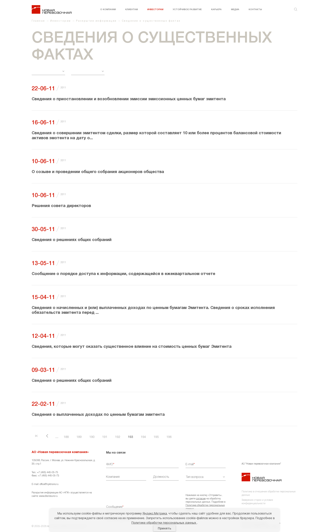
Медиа (235, 9)
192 (117, 437)
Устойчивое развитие (187, 9)
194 (143, 437)
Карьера (216, 9)
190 (91, 437)
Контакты (255, 9)
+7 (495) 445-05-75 (47, 472)
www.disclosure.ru (48, 496)
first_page (36, 436)
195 (156, 437)
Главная (38, 21)
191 (104, 437)
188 (66, 437)
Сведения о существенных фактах (151, 21)
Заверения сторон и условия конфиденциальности (257, 502)
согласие (201, 499)
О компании (108, 9)
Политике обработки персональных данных (164, 523)
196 (169, 437)
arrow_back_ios (48, 436)
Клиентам (131, 9)
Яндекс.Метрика (155, 513)
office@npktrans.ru (49, 484)
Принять (164, 528)
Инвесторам (155, 9)
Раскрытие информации (96, 21)
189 (79, 437)
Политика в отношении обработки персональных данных (269, 493)
